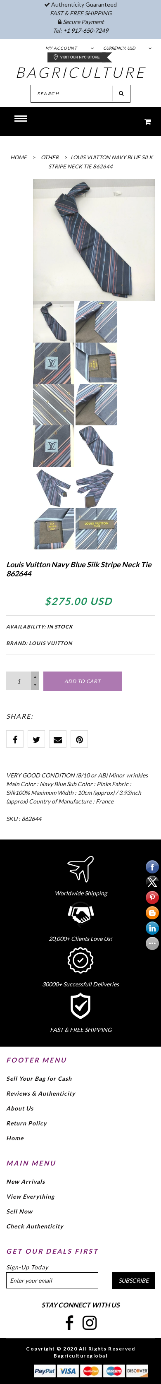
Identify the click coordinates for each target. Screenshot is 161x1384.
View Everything (30, 1196)
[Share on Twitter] (36, 739)
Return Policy (26, 1123)
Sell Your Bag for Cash (39, 1078)
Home (15, 1138)
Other (50, 157)
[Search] (121, 93)
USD (131, 48)
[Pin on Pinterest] (79, 739)
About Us (19, 1108)
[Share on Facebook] (15, 739)
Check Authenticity (34, 1226)
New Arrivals (25, 1181)
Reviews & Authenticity (40, 1093)
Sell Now (19, 1211)
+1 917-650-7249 (85, 30)
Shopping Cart (142, 121)
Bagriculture (80, 72)
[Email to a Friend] (57, 739)
